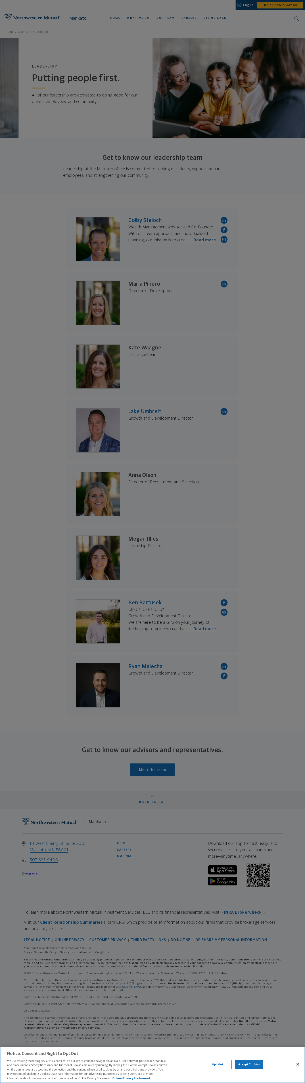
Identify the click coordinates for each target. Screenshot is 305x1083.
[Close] (298, 1064)
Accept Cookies (249, 1064)
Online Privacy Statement (131, 1078)
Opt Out (217, 1064)
